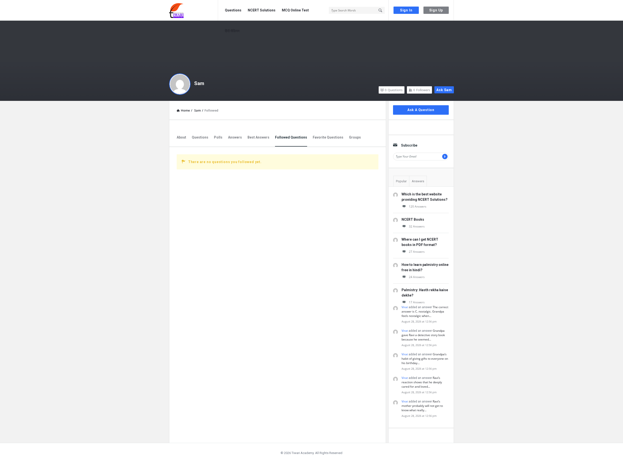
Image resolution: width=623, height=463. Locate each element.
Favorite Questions (328, 137)
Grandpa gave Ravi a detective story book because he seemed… (423, 335)
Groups (355, 137)
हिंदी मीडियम (232, 31)
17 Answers (417, 302)
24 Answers (417, 277)
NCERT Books (413, 219)
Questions (233, 10)
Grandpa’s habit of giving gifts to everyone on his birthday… (425, 358)
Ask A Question (420, 110)
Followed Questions (291, 137)
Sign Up (436, 10)
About (181, 137)
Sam (199, 83)
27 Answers (417, 252)
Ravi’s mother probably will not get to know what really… (422, 405)
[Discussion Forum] (193, 10)
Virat (405, 307)
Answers (235, 137)
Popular (401, 181)
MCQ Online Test (295, 10)
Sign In (406, 10)
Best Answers (258, 137)
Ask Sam (444, 90)
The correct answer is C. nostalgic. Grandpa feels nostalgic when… (425, 311)
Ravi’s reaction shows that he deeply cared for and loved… (422, 382)
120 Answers (417, 206)
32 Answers (417, 226)
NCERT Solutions (261, 10)
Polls (218, 137)
